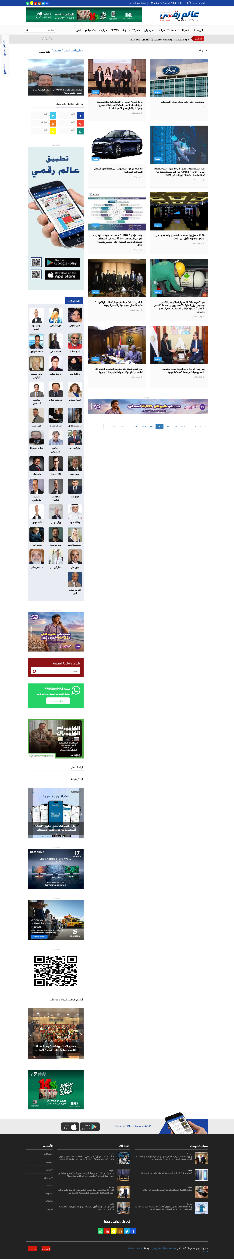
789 (144, 426)
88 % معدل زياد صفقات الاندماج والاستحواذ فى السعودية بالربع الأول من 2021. (180, 236)
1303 (121, 426)
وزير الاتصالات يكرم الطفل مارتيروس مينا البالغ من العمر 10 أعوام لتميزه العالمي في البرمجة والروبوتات (164, 1157)
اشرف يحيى (36, 522)
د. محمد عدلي (55, 399)
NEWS (115, 29)
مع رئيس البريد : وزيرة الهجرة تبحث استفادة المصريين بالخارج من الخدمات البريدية (184, 370)
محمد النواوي (36, 351)
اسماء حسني (75, 399)
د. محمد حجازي (75, 425)
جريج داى (75, 567)
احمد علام (74, 473)
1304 (112, 426)
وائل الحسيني (197, 316)
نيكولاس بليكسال (56, 497)
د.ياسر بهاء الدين (37, 326)
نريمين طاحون (74, 544)
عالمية (137, 29)
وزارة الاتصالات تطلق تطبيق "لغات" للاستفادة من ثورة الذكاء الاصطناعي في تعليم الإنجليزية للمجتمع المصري (163, 1207)
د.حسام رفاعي (36, 567)
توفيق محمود (74, 448)
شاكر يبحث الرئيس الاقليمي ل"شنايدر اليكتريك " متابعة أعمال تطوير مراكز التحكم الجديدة (118, 303)
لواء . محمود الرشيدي (36, 375)
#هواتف (49, 1169)
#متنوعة (49, 1193)
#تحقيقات (48, 1154)
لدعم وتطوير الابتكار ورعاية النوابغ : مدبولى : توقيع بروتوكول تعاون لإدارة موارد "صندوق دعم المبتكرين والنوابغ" (86, 1174)
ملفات (172, 29)
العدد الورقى (6, 48)
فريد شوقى (55, 325)
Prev (30, 813)
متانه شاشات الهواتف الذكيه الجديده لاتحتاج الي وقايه (167, 1189)
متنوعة (126, 29)
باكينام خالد (136, 112)
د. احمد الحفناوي (37, 401)
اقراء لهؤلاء (74, 300)
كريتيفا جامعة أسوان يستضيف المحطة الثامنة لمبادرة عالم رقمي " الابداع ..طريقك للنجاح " (55, 1049)
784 (183, 426)
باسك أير (37, 473)
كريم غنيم (36, 425)
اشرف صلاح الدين (75, 591)
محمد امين (37, 544)
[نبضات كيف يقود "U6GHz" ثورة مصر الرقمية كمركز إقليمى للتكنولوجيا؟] (56, 77)
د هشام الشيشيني (55, 449)
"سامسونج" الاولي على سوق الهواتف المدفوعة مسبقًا (166, 1172)
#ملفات (49, 1161)
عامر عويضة (55, 544)
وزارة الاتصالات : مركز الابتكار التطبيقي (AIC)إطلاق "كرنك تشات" (159, 39)
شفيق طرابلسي (36, 497)
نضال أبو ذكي (55, 567)
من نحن (32, 1249)
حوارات (103, 29)
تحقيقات (184, 29)
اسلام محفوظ (36, 448)
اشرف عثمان (55, 425)
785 (175, 426)
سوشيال (149, 29)
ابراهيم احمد (197, 243)
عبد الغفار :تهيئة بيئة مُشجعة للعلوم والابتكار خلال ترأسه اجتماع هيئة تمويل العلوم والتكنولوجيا (118, 370)
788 (152, 426)
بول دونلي (56, 522)
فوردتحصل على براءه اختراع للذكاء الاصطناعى (182, 101)
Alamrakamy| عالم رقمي (164, 1248)
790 (136, 426)
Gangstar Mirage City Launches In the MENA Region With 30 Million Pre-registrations (55, 829)
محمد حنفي (55, 351)
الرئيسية (198, 29)
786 (167, 426)
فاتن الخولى (74, 325)
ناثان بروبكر (55, 473)
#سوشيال (48, 1177)
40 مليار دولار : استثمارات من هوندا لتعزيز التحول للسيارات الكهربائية (118, 170)
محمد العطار (197, 179)
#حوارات (49, 1209)
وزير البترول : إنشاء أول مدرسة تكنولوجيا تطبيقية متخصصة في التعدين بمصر (86, 1207)
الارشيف (6, 69)
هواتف (161, 29)
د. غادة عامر (75, 373)
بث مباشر (90, 29)
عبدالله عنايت (75, 522)
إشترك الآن (58, 701)
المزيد (78, 29)
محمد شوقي (135, 309)
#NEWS (49, 1201)
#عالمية (50, 1185)
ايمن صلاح (75, 351)
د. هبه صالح (55, 373)
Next (81, 813)
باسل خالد (136, 176)
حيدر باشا (75, 496)
